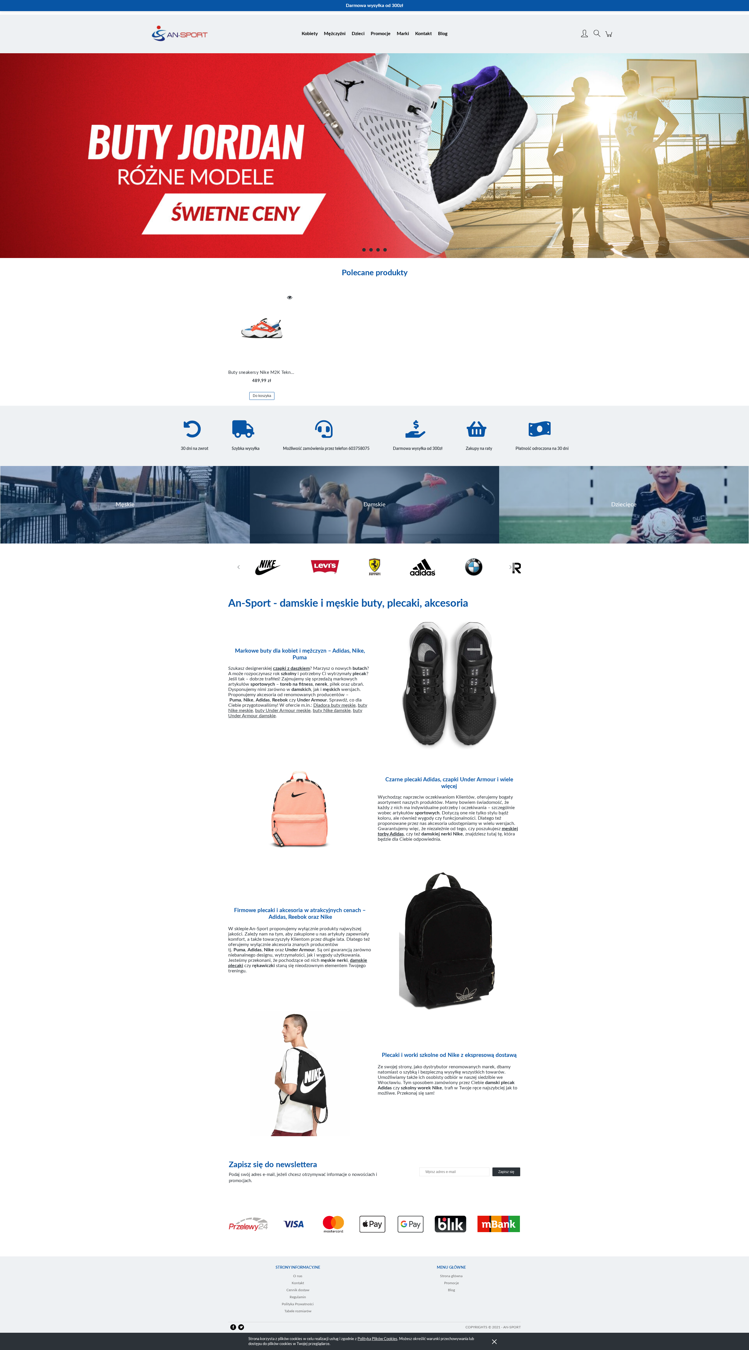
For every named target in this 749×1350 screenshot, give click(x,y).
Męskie (125, 505)
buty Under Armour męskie (282, 710)
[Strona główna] (180, 34)
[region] (374, 155)
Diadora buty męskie (334, 705)
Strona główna (451, 1276)
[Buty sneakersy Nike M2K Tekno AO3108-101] (262, 328)
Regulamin (298, 1297)
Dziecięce (624, 505)
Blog (451, 1290)
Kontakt (298, 1283)
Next (510, 567)
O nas (297, 1276)
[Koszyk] (609, 37)
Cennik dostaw (297, 1290)
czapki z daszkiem (291, 668)
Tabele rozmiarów (297, 1311)
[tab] (364, 250)
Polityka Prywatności (298, 1304)
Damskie (374, 505)
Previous (238, 567)
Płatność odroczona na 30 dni (542, 449)
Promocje (451, 1283)
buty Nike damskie (332, 710)
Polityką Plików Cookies (377, 1339)
